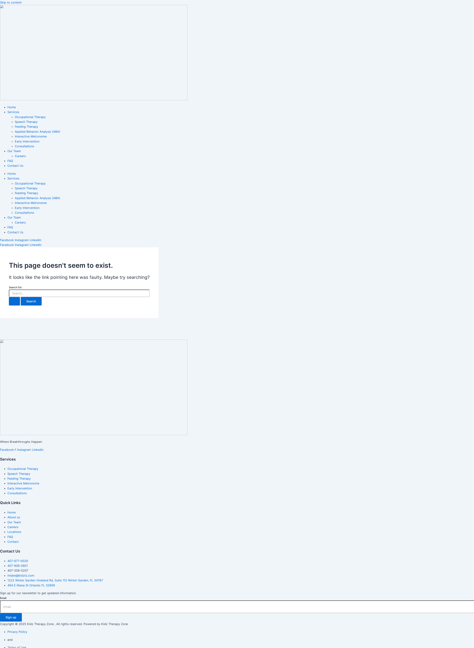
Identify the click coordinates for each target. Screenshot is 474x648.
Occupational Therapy (30, 117)
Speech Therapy (26, 122)
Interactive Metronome (31, 136)
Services (13, 112)
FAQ (10, 161)
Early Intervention (27, 141)
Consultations (24, 146)
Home (11, 107)
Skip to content (11, 2)
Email (3, 598)
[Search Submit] (14, 301)
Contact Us (15, 165)
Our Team (14, 151)
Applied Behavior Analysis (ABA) (37, 131)
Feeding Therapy (26, 126)
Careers (20, 156)
